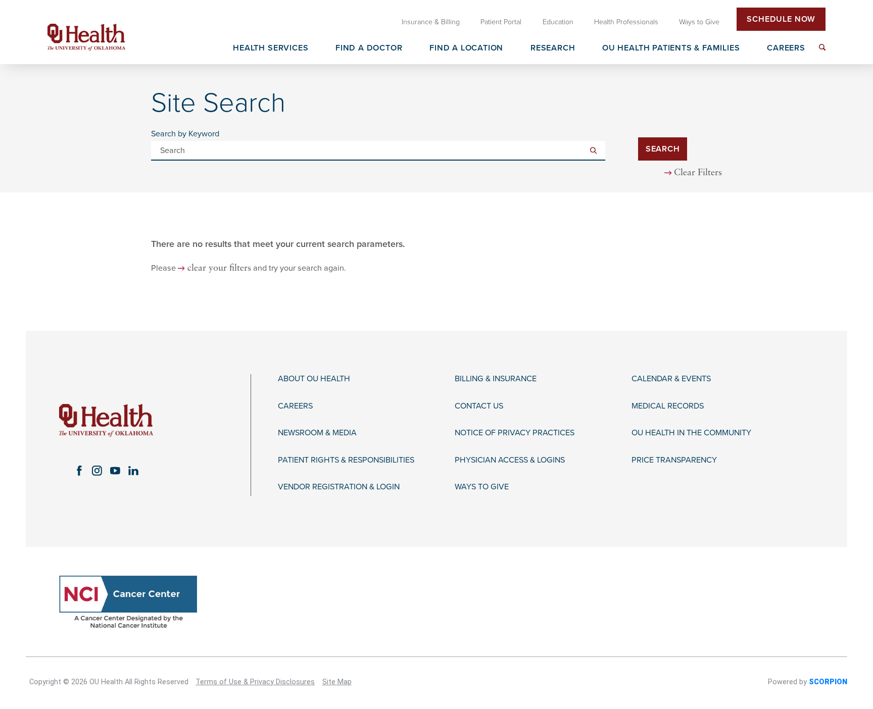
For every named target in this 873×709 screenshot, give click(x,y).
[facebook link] (79, 471)
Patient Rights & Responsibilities (346, 460)
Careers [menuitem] (786, 48)
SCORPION (828, 682)
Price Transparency (674, 460)
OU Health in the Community (691, 433)
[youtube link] (115, 471)
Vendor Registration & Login (339, 487)
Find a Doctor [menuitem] (369, 48)
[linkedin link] (133, 471)
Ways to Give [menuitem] (699, 22)
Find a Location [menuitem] (466, 48)
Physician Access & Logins (510, 460)
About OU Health (314, 379)
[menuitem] (822, 47)
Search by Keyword (185, 134)
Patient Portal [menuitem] (500, 22)
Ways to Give (482, 487)
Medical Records (668, 406)
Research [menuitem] (552, 48)
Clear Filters (698, 173)
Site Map (337, 682)
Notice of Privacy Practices (514, 433)
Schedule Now (781, 19)
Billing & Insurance (496, 379)
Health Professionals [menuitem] (626, 22)
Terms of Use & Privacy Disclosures (255, 682)
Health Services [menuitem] (270, 48)
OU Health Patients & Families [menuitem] (671, 48)
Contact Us (479, 406)
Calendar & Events (671, 379)
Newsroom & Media (317, 433)
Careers (295, 406)
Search (663, 149)
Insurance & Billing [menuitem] (431, 22)
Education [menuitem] (558, 22)
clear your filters (219, 268)
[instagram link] (97, 471)
